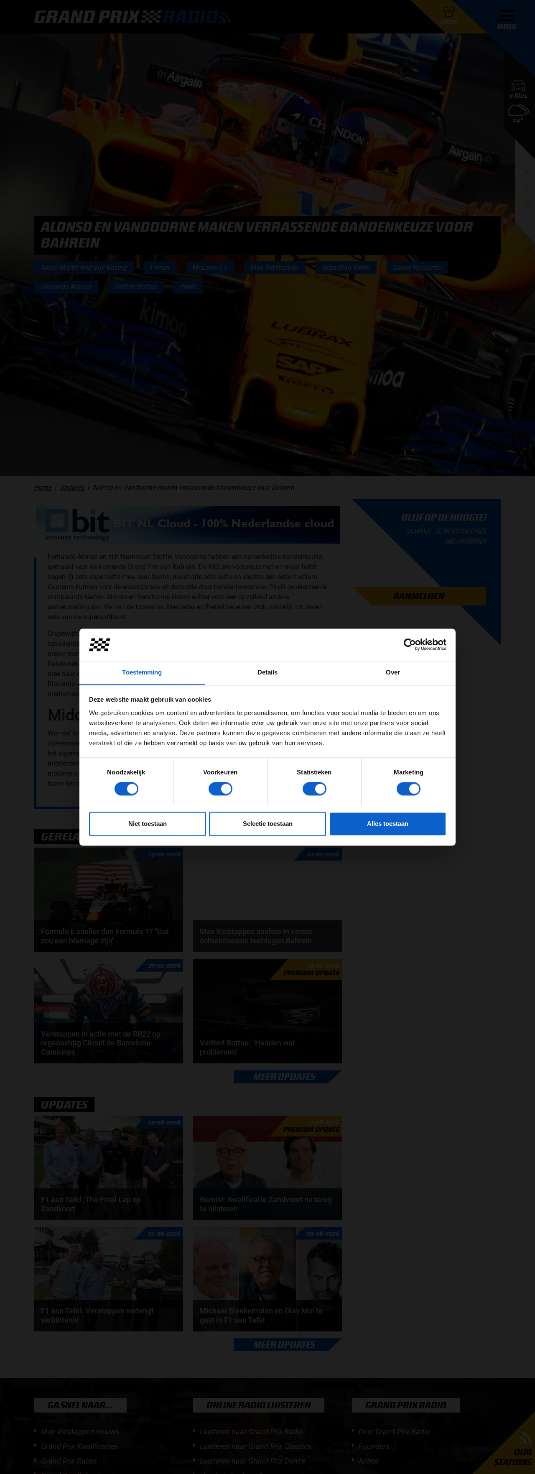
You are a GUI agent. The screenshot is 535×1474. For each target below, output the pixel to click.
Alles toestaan (387, 823)
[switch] (220, 788)
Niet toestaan (147, 823)
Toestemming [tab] (142, 672)
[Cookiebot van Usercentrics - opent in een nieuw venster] (409, 644)
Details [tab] (267, 672)
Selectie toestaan (268, 823)
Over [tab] (393, 672)
